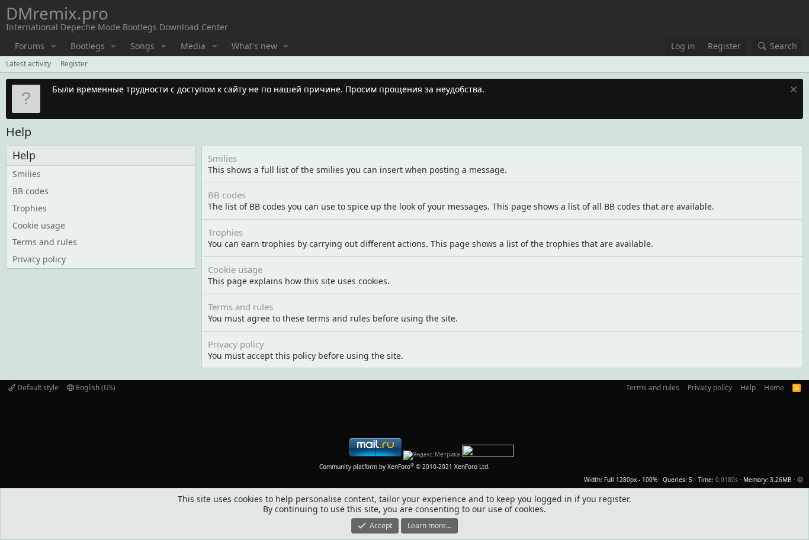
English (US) (94, 387)
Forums (29, 46)
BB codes (30, 191)
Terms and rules (44, 241)
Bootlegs (87, 46)
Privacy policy (39, 259)
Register (74, 64)
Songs (142, 46)
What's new (254, 46)
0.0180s (726, 479)
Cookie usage (38, 225)
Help (748, 387)
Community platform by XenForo (404, 466)
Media (193, 46)
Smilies (26, 173)
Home (774, 387)
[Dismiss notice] (792, 91)
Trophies (29, 208)
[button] (54, 46)
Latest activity (28, 64)
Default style (37, 387)
